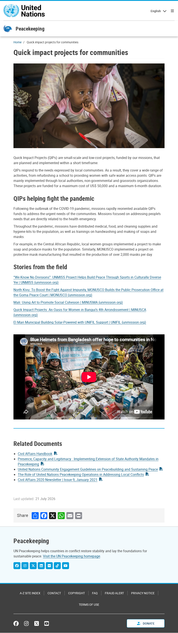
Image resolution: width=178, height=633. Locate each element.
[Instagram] (24, 565)
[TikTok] (57, 565)
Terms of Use (89, 604)
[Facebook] (16, 565)
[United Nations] (24, 10)
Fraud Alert (114, 593)
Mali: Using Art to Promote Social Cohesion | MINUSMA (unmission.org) (68, 302)
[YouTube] (65, 565)
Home (17, 42)
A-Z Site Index (30, 593)
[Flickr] (49, 565)
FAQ (95, 593)
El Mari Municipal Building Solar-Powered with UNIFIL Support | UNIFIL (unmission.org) (79, 322)
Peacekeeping (30, 28)
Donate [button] (148, 623)
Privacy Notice (143, 593)
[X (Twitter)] (33, 565)
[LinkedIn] (41, 565)
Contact (54, 593)
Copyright (76, 593)
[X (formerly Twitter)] (36, 623)
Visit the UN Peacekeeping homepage (71, 556)
